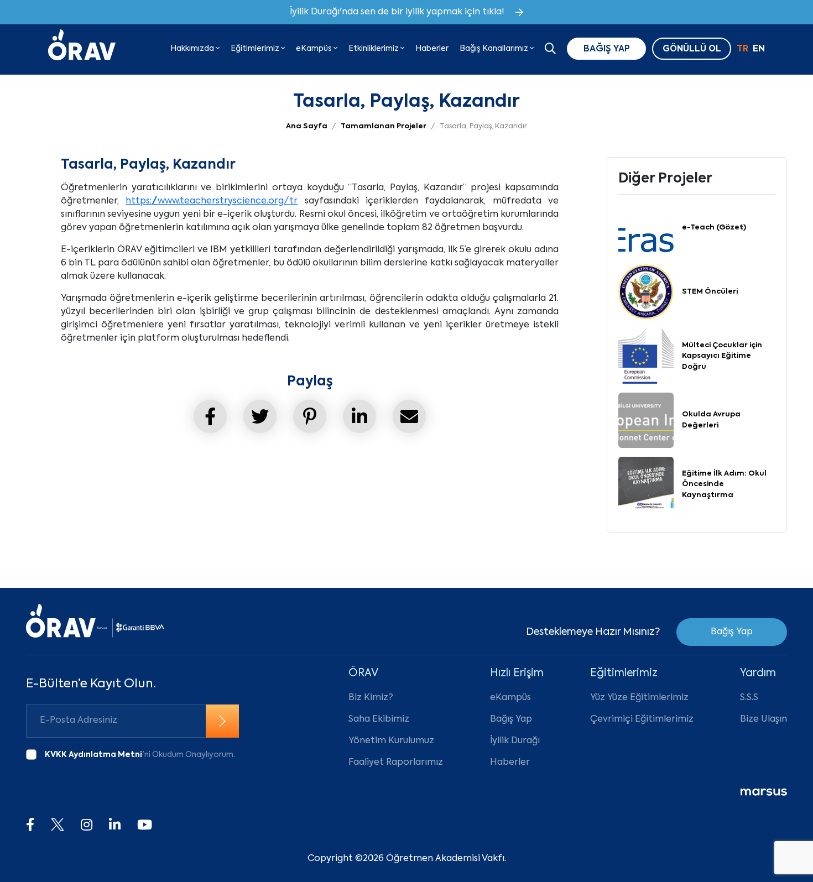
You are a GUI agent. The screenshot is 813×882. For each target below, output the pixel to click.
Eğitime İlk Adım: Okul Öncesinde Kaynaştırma (724, 484)
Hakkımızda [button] (193, 49)
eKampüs (510, 697)
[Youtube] (144, 826)
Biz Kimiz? (370, 697)
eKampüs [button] (314, 49)
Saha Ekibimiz (378, 719)
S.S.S (749, 697)
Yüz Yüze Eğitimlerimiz (639, 697)
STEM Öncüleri (710, 291)
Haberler (432, 49)
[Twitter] (57, 826)
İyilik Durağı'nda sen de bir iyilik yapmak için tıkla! (397, 12)
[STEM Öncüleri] (646, 292)
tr (742, 49)
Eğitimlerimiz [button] (256, 49)
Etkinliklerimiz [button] (374, 49)
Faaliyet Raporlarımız (395, 762)
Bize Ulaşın (763, 719)
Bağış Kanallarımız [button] (495, 49)
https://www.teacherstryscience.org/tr (212, 201)
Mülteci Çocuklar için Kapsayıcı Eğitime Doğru (722, 356)
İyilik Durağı (515, 741)
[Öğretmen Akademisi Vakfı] (82, 48)
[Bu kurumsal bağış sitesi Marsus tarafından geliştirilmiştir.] (764, 792)
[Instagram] (86, 826)
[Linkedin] (115, 826)
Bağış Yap (732, 632)
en (759, 49)
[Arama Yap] (550, 49)
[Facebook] (30, 826)
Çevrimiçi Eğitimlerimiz (642, 719)
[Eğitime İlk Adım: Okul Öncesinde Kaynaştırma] (646, 484)
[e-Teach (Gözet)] (646, 227)
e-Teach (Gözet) (714, 227)
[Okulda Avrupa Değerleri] (646, 420)
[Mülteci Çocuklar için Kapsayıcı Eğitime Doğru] (646, 356)
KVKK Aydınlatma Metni (93, 755)
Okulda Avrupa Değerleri (711, 420)
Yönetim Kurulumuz (391, 741)
